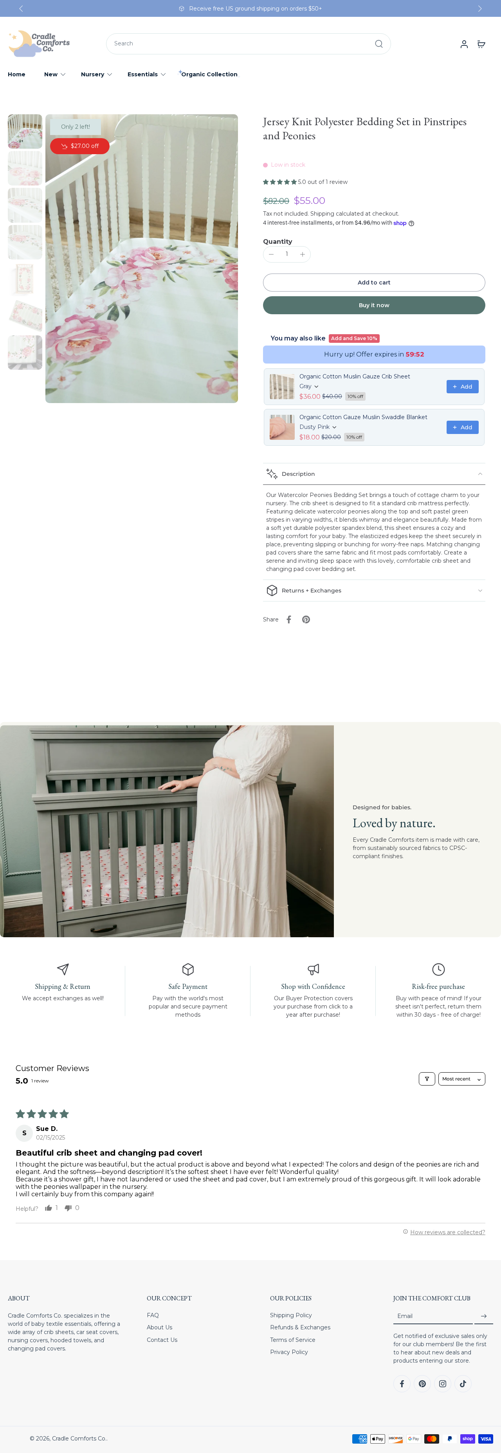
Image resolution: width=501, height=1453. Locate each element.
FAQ (153, 1315)
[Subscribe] (483, 1316)
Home (16, 74)
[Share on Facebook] (288, 619)
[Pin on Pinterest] (306, 619)
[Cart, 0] (481, 43)
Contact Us (162, 1339)
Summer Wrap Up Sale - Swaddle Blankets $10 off (253, 8)
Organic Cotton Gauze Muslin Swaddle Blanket (363, 417)
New (51, 74)
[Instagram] (442, 1383)
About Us (159, 1327)
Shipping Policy (291, 1315)
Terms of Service (292, 1339)
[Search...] (378, 43)
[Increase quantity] (302, 254)
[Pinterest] (422, 1383)
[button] (280, 181)
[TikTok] (463, 1383)
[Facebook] (402, 1383)
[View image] (25, 131)
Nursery (92, 74)
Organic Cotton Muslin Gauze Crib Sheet (354, 376)
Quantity (277, 241)
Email (405, 1316)
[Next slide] (480, 9)
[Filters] (427, 1079)
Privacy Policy (289, 1352)
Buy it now (374, 305)
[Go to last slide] (21, 9)
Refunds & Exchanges (300, 1327)
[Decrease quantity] (271, 254)
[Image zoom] (141, 258)
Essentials (143, 74)
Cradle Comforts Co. (79, 1438)
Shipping (323, 213)
